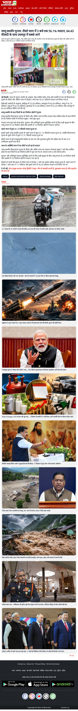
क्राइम (28, 8)
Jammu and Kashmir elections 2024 (23, 176)
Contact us (22, 664)
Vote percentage (45, 176)
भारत (9, 8)
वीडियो (50, 8)
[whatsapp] (74, 92)
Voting (5, 176)
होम (4, 8)
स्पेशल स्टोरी (59, 8)
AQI (66, 8)
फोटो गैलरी (43, 8)
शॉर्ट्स (6, 12)
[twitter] (69, 92)
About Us (30, 664)
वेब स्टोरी (34, 8)
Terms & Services (52, 664)
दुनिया (72, 8)
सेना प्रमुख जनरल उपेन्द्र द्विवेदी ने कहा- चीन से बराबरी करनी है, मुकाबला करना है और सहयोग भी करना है (38, 169)
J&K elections (59, 176)
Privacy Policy (40, 664)
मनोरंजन (21, 8)
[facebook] (64, 92)
